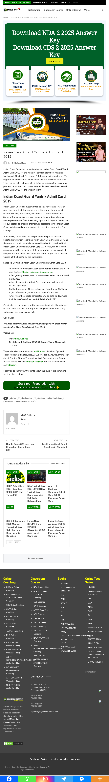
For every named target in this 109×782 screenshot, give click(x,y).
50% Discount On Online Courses (42, 90)
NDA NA (91, 587)
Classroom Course (53, 10)
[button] (54, 60)
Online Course (73, 10)
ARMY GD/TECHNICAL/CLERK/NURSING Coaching (47, 648)
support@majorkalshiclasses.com (44, 711)
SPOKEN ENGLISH (68, 651)
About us (64, 3)
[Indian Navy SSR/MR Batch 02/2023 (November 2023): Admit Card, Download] (36, 511)
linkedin (54, 759)
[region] (54, 62)
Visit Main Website (40, 3)
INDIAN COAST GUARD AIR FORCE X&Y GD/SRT (96, 654)
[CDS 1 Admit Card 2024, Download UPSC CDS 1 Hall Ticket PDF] (15, 476)
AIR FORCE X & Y (95, 627)
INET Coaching (39, 622)
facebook (34, 759)
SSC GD (10, 507)
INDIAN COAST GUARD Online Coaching (12, 670)
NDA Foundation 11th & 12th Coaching (40, 594)
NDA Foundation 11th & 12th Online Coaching (14, 597)
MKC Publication (67, 85)
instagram (75, 759)
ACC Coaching (39, 614)
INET (63, 615)
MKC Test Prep (91, 83)
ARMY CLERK (93, 643)
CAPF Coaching (39, 606)
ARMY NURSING (95, 647)
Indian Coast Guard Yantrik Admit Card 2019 (19, 401)
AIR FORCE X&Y (68, 624)
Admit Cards (9, 146)
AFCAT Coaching (40, 610)
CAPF (63, 599)
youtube (64, 759)
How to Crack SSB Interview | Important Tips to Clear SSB (20, 447)
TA (62, 611)
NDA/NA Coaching (41, 587)
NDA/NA (64, 583)
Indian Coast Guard (27, 398)
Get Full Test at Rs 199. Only (91, 87)
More (87, 10)
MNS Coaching (39, 626)
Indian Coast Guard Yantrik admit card (49, 398)
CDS (62, 595)
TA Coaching (38, 618)
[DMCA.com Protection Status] (13, 743)
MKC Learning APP (42, 86)
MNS (63, 620)
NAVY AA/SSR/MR (68, 628)
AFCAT (64, 603)
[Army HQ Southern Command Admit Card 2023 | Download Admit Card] (57, 476)
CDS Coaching (39, 602)
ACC (63, 607)
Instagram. (11, 365)
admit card (13, 398)
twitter (44, 759)
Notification (34, 10)
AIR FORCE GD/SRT (69, 647)
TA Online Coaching (14, 631)
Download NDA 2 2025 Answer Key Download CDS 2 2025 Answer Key (54, 43)
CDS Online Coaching (15, 605)
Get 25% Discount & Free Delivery (67, 90)
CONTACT (54, 3)
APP (76, 3)
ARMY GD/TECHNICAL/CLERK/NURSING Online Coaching (20, 660)
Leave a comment (37, 558)
